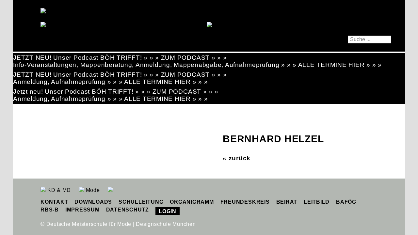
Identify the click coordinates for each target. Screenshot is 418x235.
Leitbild (317, 202)
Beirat (286, 202)
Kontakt (54, 202)
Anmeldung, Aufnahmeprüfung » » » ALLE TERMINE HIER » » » (110, 81)
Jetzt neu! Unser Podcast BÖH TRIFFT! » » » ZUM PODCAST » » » (115, 91)
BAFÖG (346, 202)
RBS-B (49, 209)
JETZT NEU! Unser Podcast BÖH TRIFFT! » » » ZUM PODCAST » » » (120, 57)
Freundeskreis (245, 202)
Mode (92, 190)
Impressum (82, 209)
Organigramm (192, 202)
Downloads (93, 202)
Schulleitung (141, 202)
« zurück (236, 158)
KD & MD (58, 190)
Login (167, 211)
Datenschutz (127, 209)
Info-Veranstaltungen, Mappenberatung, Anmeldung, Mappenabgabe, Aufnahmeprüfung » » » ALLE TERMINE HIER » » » (197, 64)
